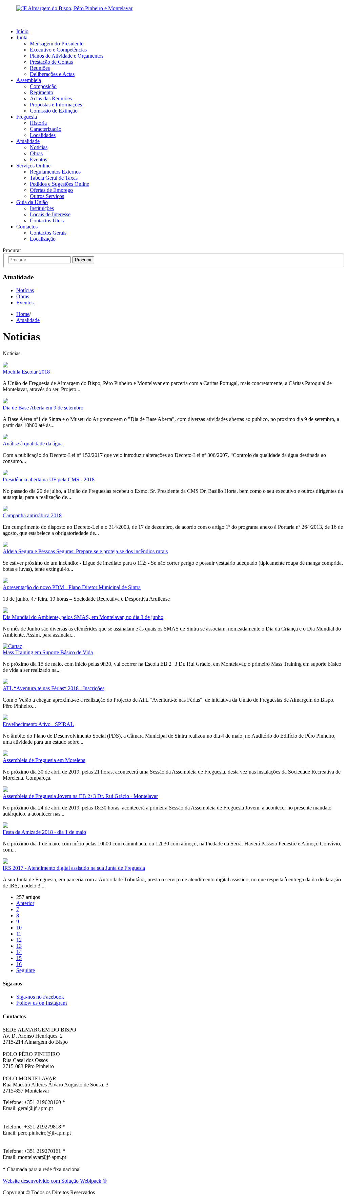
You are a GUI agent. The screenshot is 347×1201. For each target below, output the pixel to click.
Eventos (38, 159)
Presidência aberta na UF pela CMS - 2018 (49, 479)
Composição (43, 86)
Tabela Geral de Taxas (54, 178)
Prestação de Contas (51, 62)
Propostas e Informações (56, 104)
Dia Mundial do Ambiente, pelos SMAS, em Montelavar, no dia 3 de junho (83, 617)
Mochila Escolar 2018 (26, 372)
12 (19, 940)
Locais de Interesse (50, 214)
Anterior (25, 903)
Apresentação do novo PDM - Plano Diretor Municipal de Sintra (72, 587)
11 (18, 934)
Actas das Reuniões (51, 98)
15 (19, 958)
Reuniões (40, 68)
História (38, 123)
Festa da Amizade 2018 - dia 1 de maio (44, 832)
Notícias (38, 147)
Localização (43, 239)
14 (19, 952)
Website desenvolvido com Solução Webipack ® (55, 1181)
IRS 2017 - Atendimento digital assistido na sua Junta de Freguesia (74, 868)
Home (22, 314)
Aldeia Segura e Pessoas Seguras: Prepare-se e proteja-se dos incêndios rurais (85, 551)
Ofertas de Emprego (51, 190)
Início (22, 31)
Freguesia (26, 117)
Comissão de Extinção (54, 111)
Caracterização (45, 129)
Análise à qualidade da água (33, 443)
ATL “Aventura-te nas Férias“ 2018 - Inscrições (53, 688)
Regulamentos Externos (55, 172)
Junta (21, 37)
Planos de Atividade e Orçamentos (66, 56)
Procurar (83, 259)
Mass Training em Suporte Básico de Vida (48, 652)
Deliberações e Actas (52, 74)
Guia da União (32, 202)
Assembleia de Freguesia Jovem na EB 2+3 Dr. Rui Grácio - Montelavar (80, 796)
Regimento (41, 92)
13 (19, 946)
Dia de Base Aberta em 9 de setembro (43, 408)
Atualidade (28, 141)
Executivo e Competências (58, 50)
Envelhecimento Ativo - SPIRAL (38, 724)
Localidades (43, 135)
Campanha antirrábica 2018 (32, 515)
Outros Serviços (47, 196)
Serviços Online (33, 165)
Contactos (27, 226)
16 (19, 964)
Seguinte (25, 970)
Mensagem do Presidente (56, 43)
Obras (36, 153)
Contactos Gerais (48, 233)
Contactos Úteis (47, 220)
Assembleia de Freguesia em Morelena (44, 760)
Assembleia (28, 80)
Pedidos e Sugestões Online (59, 184)
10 (19, 927)
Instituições (42, 208)
